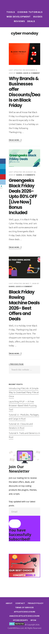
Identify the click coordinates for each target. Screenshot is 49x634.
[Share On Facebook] (3, 161)
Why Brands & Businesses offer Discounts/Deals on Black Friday (24, 92)
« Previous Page (16, 364)
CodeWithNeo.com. (16, 628)
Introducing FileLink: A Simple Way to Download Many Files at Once (24, 392)
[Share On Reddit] (3, 182)
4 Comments (29, 175)
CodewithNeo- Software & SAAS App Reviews (24, 5)
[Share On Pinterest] (3, 176)
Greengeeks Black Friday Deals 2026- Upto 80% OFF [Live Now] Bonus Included (23, 196)
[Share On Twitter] (3, 166)
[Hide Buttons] (1, 186)
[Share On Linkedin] (3, 171)
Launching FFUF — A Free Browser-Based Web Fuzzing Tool (23, 406)
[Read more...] (15, 140)
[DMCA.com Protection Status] (16, 624)
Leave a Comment (31, 73)
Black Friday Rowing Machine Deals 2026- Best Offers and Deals (24, 305)
